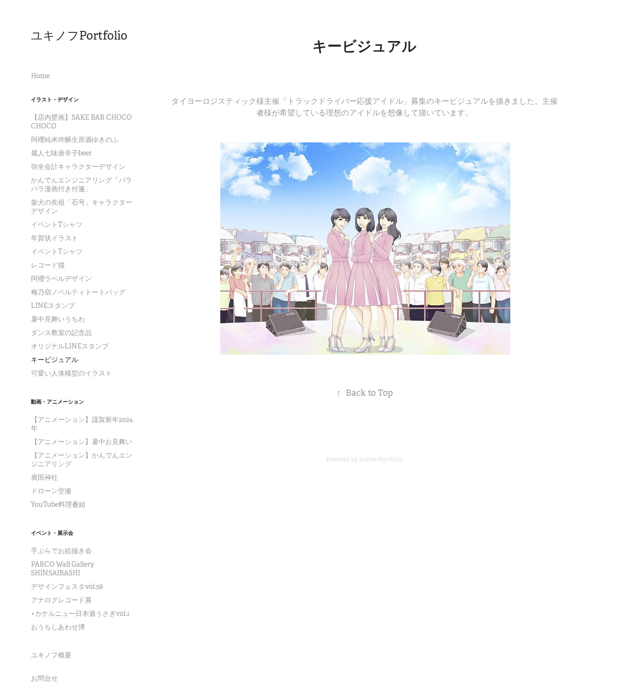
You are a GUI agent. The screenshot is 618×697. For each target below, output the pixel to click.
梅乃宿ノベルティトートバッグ (78, 292)
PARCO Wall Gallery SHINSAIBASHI (62, 568)
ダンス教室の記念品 (61, 332)
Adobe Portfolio (381, 459)
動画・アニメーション (57, 401)
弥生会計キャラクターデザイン (78, 166)
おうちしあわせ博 (58, 627)
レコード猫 (48, 265)
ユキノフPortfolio (79, 35)
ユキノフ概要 (51, 655)
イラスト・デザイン (55, 99)
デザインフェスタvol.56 (67, 586)
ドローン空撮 (51, 491)
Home (40, 75)
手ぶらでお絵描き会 (61, 550)
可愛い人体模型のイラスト (71, 373)
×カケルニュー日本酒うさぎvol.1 (80, 613)
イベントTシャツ (57, 224)
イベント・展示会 (52, 533)
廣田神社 (44, 477)
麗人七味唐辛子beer (61, 153)
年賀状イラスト (54, 238)
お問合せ (44, 678)
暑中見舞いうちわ (58, 319)
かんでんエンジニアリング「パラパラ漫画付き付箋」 (81, 184)
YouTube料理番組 (58, 504)
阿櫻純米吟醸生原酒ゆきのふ (75, 139)
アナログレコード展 (61, 600)
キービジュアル (54, 359)
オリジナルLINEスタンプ (70, 346)
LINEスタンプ (53, 305)
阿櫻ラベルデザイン (61, 278)
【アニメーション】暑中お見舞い (81, 441)
